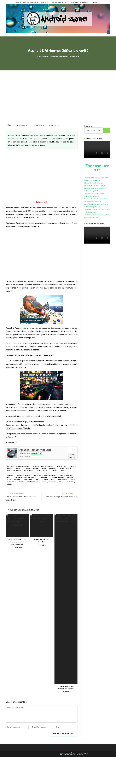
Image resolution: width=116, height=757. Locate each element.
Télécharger (72, 454)
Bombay (45, 470)
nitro (46, 479)
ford (49, 473)
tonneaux (52, 482)
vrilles (9, 484)
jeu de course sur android (47, 475)
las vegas (70, 477)
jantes (27, 475)
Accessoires (74, 2)
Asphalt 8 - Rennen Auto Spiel (35, 449)
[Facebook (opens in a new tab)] (108, 32)
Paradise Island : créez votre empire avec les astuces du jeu (17, 541)
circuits (54, 470)
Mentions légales (83, 753)
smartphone (11, 482)
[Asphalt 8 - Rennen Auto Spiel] (12, 453)
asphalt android (65, 468)
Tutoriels (54, 2)
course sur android (22, 473)
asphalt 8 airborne (32, 468)
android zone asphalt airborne (43, 466)
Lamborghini (43, 477)
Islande (19, 475)
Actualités (26, 2)
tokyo (44, 482)
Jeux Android (34, 2)
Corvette (64, 470)
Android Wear (62, 2)
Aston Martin (28, 470)
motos (38, 479)
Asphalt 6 (73, 434)
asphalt (10, 468)
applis (72, 466)
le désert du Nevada (13, 479)
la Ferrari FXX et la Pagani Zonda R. (25, 477)
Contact (62, 753)
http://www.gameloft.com (33, 422)
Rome (53, 479)
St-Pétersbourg (32, 482)
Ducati (34, 473)
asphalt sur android (14, 470)
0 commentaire (38, 126)
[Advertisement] (58, 94)
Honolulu (10, 475)
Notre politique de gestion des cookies (71, 754)
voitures (70, 482)
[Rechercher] (106, 130)
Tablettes (95, 2)
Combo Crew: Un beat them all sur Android (66, 687)
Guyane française (60, 473)
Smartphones (84, 2)
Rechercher (88, 126)
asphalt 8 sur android (49, 468)
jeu (35, 475)
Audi (38, 470)
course (9, 473)
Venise (61, 482)
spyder (21, 482)
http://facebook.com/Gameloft (18, 428)
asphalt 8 (19, 468)
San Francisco (63, 479)
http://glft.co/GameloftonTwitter (45, 425)
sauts (73, 479)
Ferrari (42, 473)
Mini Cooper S (28, 479)
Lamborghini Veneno (57, 477)
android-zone (61, 466)
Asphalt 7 (12, 437)
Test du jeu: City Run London (41, 540)
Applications (44, 2)
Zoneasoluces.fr (71, 753)
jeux (61, 475)
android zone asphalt (23, 466)
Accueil (18, 2)
